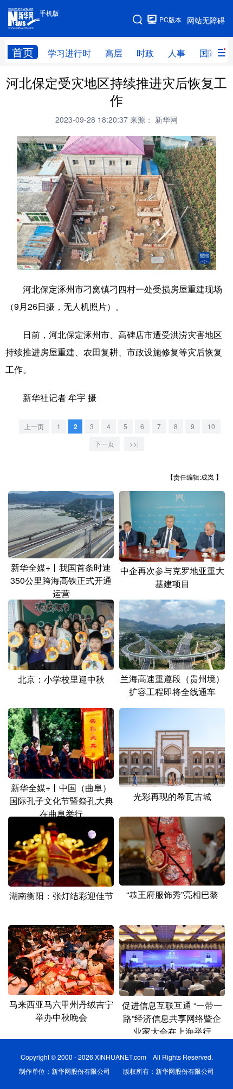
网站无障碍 (206, 20)
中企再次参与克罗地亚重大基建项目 (172, 577)
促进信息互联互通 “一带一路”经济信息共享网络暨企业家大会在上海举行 (172, 1018)
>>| (134, 443)
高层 (113, 53)
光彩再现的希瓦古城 (172, 796)
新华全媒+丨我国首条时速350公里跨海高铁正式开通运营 (61, 580)
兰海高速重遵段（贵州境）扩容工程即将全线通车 (172, 685)
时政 (145, 53)
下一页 (104, 443)
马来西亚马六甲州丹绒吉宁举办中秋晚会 (61, 1010)
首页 (23, 52)
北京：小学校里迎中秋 (61, 679)
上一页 (34, 426)
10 (211, 426)
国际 (208, 53)
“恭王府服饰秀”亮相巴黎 (172, 894)
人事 (176, 53)
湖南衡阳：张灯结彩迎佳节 (61, 895)
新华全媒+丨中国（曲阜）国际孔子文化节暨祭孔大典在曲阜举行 (61, 800)
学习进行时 (69, 53)
